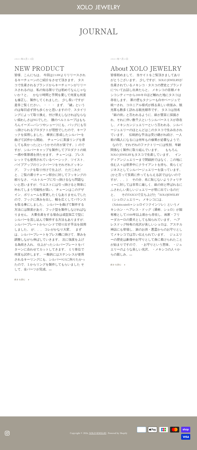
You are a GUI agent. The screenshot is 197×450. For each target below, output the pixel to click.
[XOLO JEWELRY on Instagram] (7, 433)
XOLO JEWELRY (97, 433)
